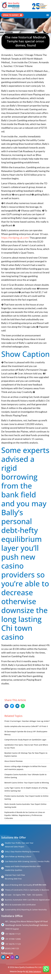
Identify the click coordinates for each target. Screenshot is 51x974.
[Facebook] (17, 957)
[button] (48, 15)
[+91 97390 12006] (2, 938)
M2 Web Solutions (33, 971)
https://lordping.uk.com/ (15, 237)
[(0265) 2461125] (2, 947)
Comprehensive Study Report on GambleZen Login (25, 739)
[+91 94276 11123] (2, 943)
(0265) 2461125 (12, 948)
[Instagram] (12, 957)
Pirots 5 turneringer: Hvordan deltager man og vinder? (27, 721)
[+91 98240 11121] (2, 933)
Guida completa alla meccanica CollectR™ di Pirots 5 (26, 726)
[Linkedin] (3, 957)
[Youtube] (8, 957)
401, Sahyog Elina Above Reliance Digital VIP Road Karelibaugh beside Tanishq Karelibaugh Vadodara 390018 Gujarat (26, 925)
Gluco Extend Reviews (13, 761)
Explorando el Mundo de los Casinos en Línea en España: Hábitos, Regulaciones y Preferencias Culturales (24, 815)
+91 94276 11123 (13, 944)
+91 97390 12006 (13, 939)
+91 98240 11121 (13, 934)
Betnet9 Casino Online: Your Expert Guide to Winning (26, 782)
